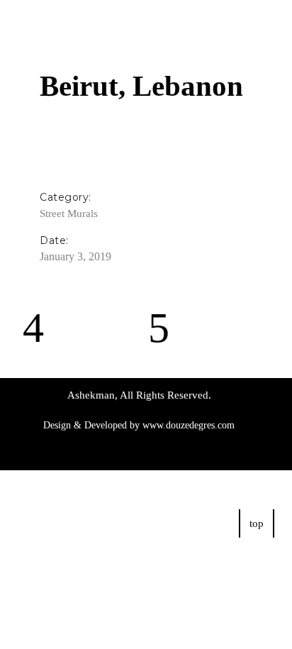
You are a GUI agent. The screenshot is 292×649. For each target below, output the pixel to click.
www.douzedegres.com (188, 425)
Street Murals (69, 213)
